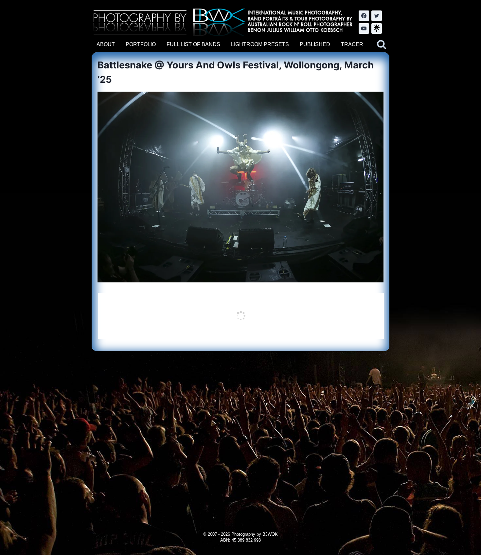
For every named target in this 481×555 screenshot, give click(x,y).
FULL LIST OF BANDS (193, 44)
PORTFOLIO (141, 44)
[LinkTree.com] (376, 28)
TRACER (352, 44)
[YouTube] (364, 28)
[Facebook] (364, 15)
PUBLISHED (315, 44)
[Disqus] (240, 433)
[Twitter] (376, 15)
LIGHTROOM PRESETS (260, 44)
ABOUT (106, 44)
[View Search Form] (381, 44)
